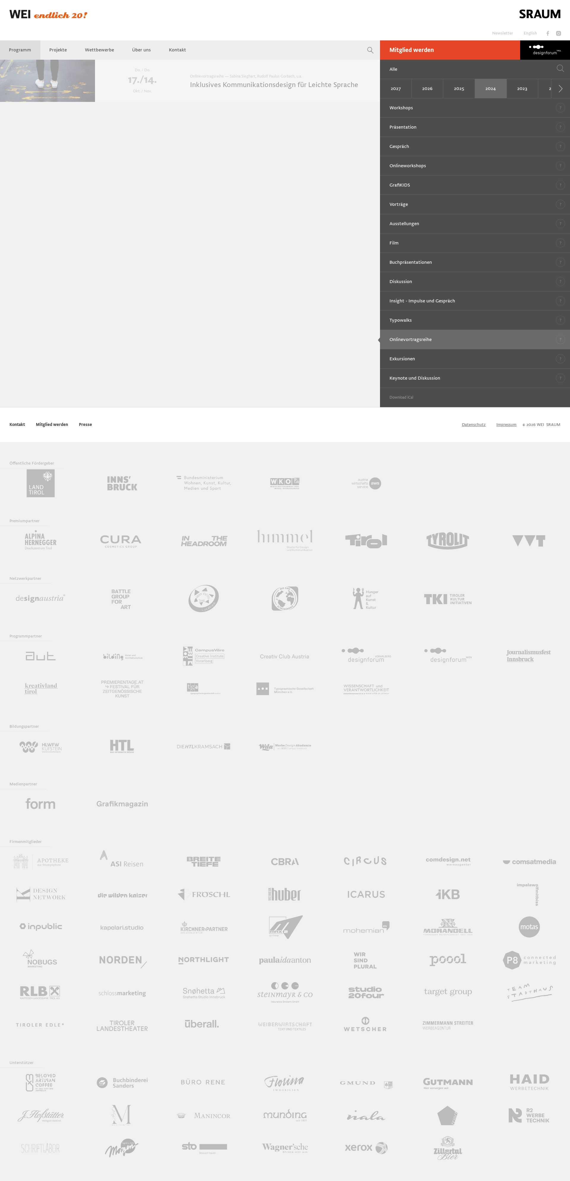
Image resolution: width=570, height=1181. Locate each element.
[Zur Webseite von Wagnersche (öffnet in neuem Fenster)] (285, 1148)
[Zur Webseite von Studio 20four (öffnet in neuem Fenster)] (366, 992)
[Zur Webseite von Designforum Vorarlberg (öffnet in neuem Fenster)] (366, 656)
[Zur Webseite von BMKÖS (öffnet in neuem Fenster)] (203, 483)
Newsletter (502, 33)
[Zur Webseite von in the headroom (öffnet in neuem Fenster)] (203, 541)
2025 (459, 88)
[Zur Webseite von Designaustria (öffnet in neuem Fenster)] (40, 598)
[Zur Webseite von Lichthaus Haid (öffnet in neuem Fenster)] (529, 1082)
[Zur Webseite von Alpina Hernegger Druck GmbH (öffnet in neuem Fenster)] (40, 541)
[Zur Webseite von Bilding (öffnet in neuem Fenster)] (122, 656)
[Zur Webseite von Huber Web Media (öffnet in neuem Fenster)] (285, 894)
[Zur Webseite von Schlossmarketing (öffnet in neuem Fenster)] (122, 992)
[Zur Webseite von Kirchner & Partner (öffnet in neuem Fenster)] (203, 927)
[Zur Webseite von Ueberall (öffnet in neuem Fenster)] (203, 1025)
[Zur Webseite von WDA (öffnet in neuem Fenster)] (285, 746)
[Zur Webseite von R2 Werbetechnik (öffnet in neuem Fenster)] (529, 1115)
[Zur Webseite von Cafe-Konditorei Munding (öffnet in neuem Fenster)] (285, 1115)
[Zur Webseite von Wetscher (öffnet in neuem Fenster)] (366, 1025)
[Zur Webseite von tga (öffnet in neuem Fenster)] (203, 688)
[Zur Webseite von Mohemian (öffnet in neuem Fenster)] (366, 927)
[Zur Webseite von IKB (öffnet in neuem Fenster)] (447, 894)
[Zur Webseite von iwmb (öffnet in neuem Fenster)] (529, 894)
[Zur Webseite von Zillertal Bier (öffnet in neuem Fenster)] (447, 1148)
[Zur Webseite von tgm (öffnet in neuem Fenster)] (285, 688)
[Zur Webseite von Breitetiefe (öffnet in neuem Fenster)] (203, 861)
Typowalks (401, 320)
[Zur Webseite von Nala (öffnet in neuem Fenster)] (366, 1115)
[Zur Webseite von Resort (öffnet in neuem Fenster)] (447, 1115)
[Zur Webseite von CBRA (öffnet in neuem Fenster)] (285, 861)
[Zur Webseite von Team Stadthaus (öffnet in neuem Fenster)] (529, 992)
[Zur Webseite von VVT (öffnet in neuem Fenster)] (529, 541)
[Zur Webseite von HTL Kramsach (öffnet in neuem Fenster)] (203, 746)
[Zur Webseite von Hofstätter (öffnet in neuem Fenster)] (40, 1115)
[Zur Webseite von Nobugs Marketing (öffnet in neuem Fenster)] (40, 959)
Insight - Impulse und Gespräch (422, 301)
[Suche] (370, 50)
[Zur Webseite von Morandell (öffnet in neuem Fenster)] (447, 927)
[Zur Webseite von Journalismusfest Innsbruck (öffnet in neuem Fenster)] (529, 656)
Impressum (506, 424)
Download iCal (401, 397)
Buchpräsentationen (411, 262)
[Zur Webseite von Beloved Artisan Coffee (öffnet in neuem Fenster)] (40, 1082)
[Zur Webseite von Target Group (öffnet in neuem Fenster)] (447, 992)
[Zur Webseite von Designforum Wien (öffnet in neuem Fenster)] (447, 656)
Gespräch (399, 146)
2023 (522, 88)
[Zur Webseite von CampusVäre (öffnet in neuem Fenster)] (203, 656)
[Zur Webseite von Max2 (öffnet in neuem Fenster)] (285, 927)
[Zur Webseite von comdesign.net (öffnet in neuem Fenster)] (447, 861)
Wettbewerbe (99, 50)
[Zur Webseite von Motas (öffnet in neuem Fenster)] (529, 927)
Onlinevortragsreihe (411, 339)
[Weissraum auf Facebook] (547, 33)
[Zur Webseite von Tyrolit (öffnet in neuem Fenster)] (447, 541)
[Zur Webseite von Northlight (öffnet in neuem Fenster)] (203, 959)
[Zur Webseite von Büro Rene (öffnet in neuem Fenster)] (203, 1082)
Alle (393, 69)
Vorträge (399, 204)
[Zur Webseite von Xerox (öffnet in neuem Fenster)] (366, 1148)
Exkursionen (402, 359)
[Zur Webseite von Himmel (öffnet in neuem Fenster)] (285, 541)
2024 (490, 88)
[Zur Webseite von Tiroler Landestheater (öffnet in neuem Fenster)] (122, 1025)
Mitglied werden (412, 50)
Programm (20, 50)
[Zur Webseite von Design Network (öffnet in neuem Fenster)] (40, 894)
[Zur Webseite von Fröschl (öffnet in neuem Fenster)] (203, 894)
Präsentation (403, 127)
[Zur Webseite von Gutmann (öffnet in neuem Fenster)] (447, 1082)
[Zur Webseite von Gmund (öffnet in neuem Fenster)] (366, 1082)
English (530, 33)
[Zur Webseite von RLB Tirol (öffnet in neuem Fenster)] (40, 992)
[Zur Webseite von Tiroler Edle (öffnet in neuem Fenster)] (40, 1025)
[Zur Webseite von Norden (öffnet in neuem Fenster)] (122, 959)
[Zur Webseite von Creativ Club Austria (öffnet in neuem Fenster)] (285, 656)
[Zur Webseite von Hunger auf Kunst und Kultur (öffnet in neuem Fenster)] (366, 598)
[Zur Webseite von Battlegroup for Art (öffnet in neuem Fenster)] (122, 598)
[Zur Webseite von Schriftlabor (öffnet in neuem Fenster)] (40, 1148)
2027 (396, 88)
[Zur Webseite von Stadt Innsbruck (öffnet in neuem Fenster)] (122, 483)
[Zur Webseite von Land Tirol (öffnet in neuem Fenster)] (40, 483)
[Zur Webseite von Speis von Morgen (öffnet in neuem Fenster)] (122, 1148)
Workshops (401, 108)
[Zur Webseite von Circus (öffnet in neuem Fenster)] (366, 861)
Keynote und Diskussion (415, 378)
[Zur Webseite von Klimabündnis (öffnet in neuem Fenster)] (285, 598)
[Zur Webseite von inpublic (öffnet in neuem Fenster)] (40, 927)
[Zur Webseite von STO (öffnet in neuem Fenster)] (203, 1148)
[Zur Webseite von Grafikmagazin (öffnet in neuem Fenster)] (122, 804)
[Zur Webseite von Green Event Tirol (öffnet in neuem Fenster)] (203, 598)
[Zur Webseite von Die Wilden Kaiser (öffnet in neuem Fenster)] (122, 894)
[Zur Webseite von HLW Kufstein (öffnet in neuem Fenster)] (40, 746)
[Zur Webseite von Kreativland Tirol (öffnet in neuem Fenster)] (40, 688)
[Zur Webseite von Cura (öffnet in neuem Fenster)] (122, 541)
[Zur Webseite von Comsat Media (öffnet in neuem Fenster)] (529, 861)
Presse (85, 424)
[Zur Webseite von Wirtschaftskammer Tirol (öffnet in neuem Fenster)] (285, 483)
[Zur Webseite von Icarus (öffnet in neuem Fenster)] (366, 894)
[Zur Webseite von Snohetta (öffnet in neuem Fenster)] (203, 992)
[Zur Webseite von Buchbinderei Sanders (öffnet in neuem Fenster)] (122, 1082)
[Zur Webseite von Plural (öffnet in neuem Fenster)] (366, 959)
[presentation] (560, 88)
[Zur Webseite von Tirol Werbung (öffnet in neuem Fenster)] (366, 541)
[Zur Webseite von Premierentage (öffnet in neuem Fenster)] (122, 688)
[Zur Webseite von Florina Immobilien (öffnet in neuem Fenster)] (285, 1082)
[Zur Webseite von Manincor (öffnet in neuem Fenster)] (203, 1115)
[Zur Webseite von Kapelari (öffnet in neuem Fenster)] (122, 927)
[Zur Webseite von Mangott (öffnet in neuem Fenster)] (122, 1115)
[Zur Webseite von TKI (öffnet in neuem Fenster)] (447, 598)
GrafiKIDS (400, 185)
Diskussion (401, 282)
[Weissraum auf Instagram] (558, 33)
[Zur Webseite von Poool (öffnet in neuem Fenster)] (447, 959)
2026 (427, 88)
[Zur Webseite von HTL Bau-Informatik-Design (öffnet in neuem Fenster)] (122, 746)
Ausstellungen (404, 224)
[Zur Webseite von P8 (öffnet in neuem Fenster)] (529, 959)
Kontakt (177, 50)
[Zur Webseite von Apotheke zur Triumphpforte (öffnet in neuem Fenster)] (40, 861)
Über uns (141, 50)
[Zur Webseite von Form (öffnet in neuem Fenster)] (40, 804)
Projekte (58, 50)
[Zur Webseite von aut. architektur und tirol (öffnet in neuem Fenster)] (40, 656)
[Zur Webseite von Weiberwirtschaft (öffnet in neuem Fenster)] (285, 1025)
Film (394, 243)
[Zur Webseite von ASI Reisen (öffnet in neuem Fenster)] (122, 861)
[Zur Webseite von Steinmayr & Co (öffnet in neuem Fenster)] (285, 992)
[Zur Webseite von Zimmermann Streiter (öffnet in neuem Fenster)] (447, 1025)
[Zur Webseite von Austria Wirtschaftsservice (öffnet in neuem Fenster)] (366, 483)
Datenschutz (474, 424)
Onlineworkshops (408, 166)
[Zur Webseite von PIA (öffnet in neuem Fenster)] (285, 959)
